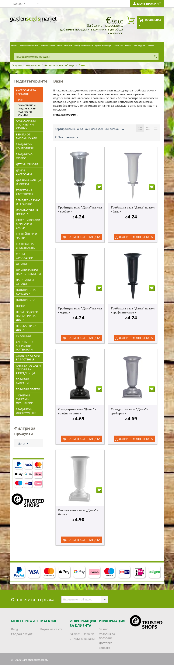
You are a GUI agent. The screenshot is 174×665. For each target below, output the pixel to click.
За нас (103, 629)
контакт (104, 648)
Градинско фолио (24, 156)
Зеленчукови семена (29, 46)
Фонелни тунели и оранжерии (24, 399)
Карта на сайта (51, 629)
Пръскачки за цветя (26, 327)
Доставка (105, 643)
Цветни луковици (103, 46)
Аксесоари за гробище (59, 65)
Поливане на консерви (25, 291)
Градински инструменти (26, 411)
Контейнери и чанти (26, 236)
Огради (21, 264)
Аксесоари (118, 46)
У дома (17, 65)
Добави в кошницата (81, 237)
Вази (20, 99)
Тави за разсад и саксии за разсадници (28, 369)
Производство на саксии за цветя (27, 315)
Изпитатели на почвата (27, 212)
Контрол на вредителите (25, 246)
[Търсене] (155, 56)
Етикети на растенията (24, 192)
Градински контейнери (25, 146)
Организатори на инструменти (28, 272)
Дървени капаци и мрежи (28, 182)
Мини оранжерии (24, 255)
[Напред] (104, 599)
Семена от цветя (48, 46)
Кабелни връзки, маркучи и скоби (28, 224)
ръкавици (23, 336)
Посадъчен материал (83, 46)
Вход (14, 629)
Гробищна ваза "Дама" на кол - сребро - (80, 209)
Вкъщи (128, 46)
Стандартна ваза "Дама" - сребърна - (130, 411)
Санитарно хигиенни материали (24, 345)
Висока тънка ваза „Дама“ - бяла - (78, 512)
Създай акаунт (21, 634)
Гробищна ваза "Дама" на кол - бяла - (132, 209)
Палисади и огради (25, 282)
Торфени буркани (22, 381)
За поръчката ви (82, 634)
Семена (14, 46)
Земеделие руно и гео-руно (28, 202)
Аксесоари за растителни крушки (26, 124)
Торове (151, 46)
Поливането (25, 300)
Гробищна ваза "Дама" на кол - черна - (80, 310)
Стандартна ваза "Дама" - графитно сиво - (77, 411)
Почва (20, 306)
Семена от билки (64, 46)
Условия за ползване (107, 636)
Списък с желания (83, 639)
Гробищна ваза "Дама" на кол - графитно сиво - (132, 310)
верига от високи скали (26, 136)
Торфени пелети (28, 389)
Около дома (139, 46)
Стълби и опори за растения (28, 357)
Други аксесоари (24, 172)
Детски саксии (27, 164)
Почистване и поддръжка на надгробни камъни (26, 110)
